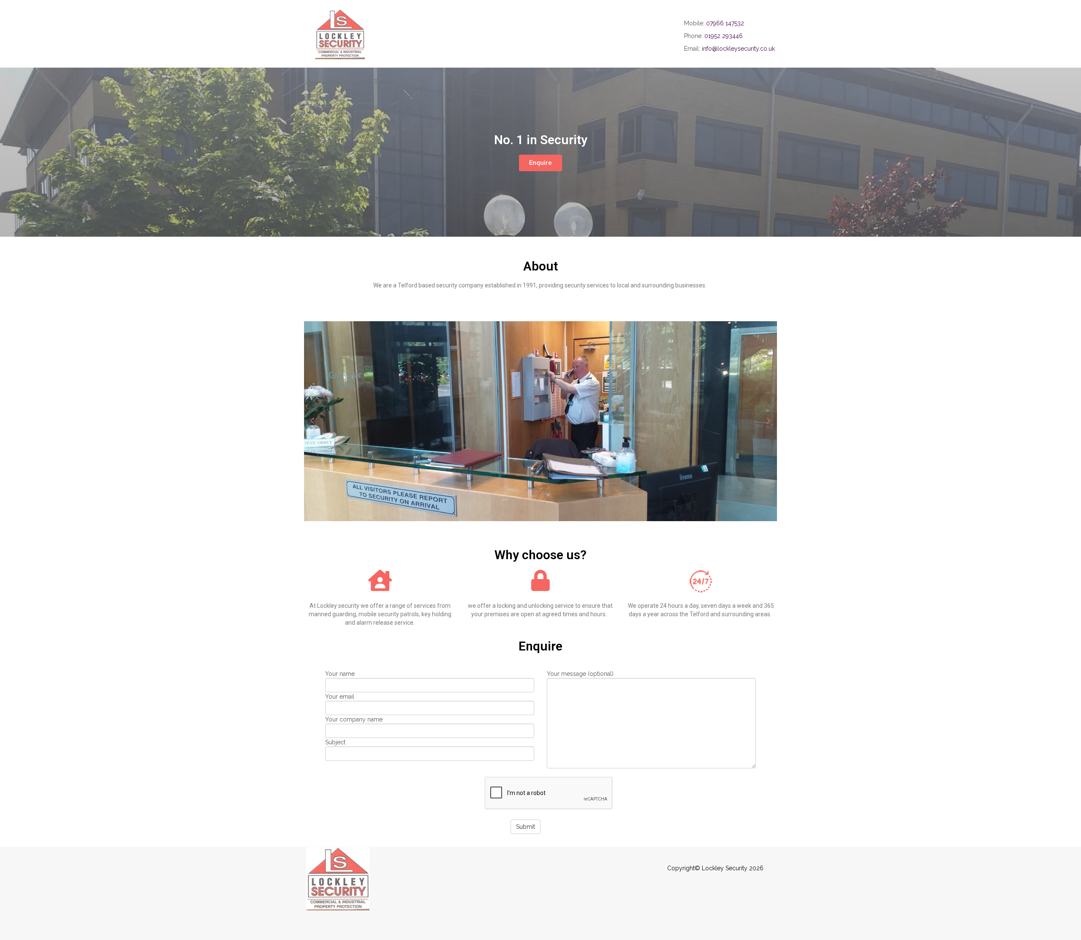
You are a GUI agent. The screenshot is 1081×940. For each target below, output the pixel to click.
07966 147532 (725, 23)
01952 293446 (723, 36)
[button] (540, 163)
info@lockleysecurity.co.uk (738, 48)
